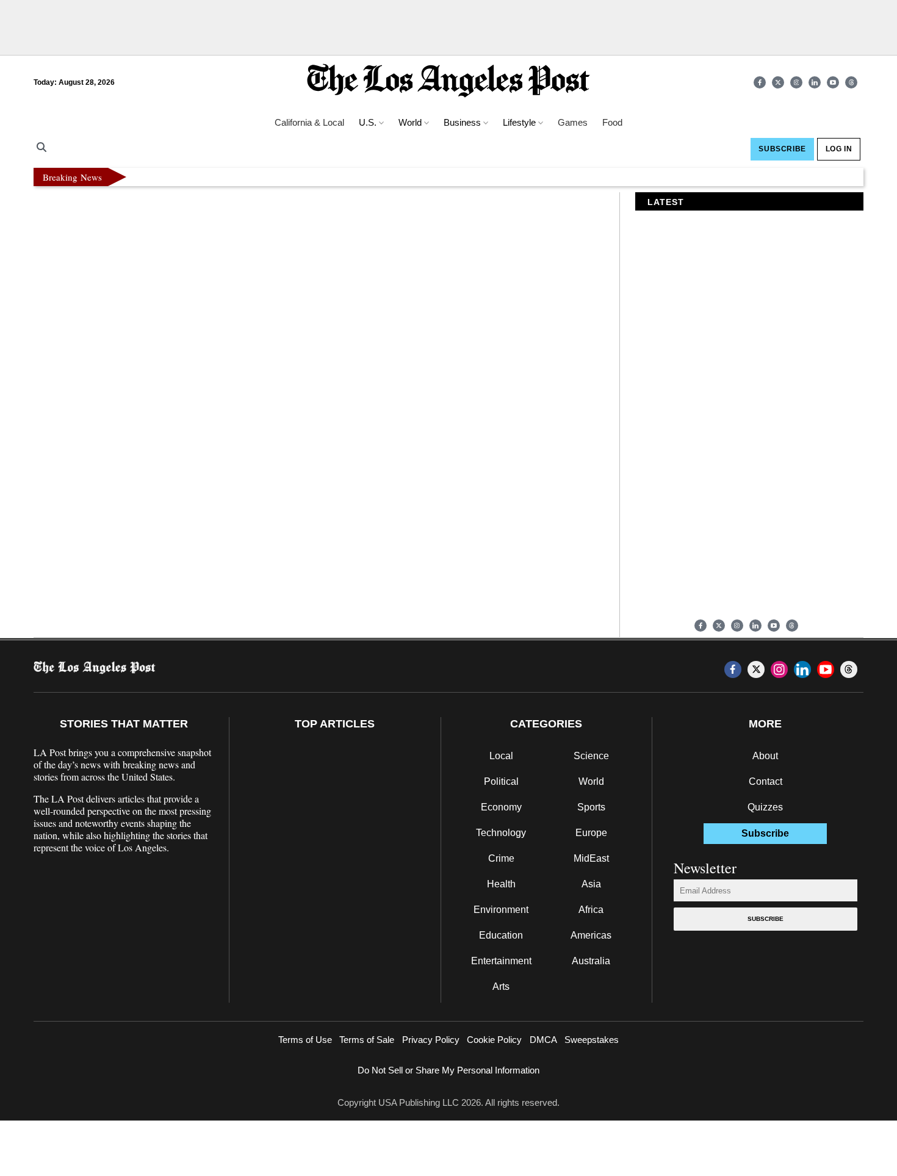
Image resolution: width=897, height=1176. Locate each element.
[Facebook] (760, 82)
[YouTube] (833, 82)
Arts (501, 986)
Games (573, 122)
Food (612, 122)
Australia (591, 961)
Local (501, 756)
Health (501, 884)
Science (591, 756)
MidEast (591, 858)
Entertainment (501, 961)
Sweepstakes (591, 1039)
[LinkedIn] (815, 82)
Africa (590, 909)
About (765, 756)
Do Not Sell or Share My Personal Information (448, 1070)
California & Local (309, 122)
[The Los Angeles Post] (448, 82)
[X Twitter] (778, 82)
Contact (765, 781)
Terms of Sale (366, 1039)
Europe (591, 833)
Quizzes (765, 807)
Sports (591, 807)
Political (501, 781)
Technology (501, 833)
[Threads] (851, 82)
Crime (501, 858)
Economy (501, 807)
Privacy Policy (430, 1039)
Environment (501, 909)
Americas (591, 935)
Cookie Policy (494, 1039)
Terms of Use (305, 1039)
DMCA (543, 1039)
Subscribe (766, 918)
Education (501, 935)
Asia (591, 884)
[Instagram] (796, 82)
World (591, 781)
